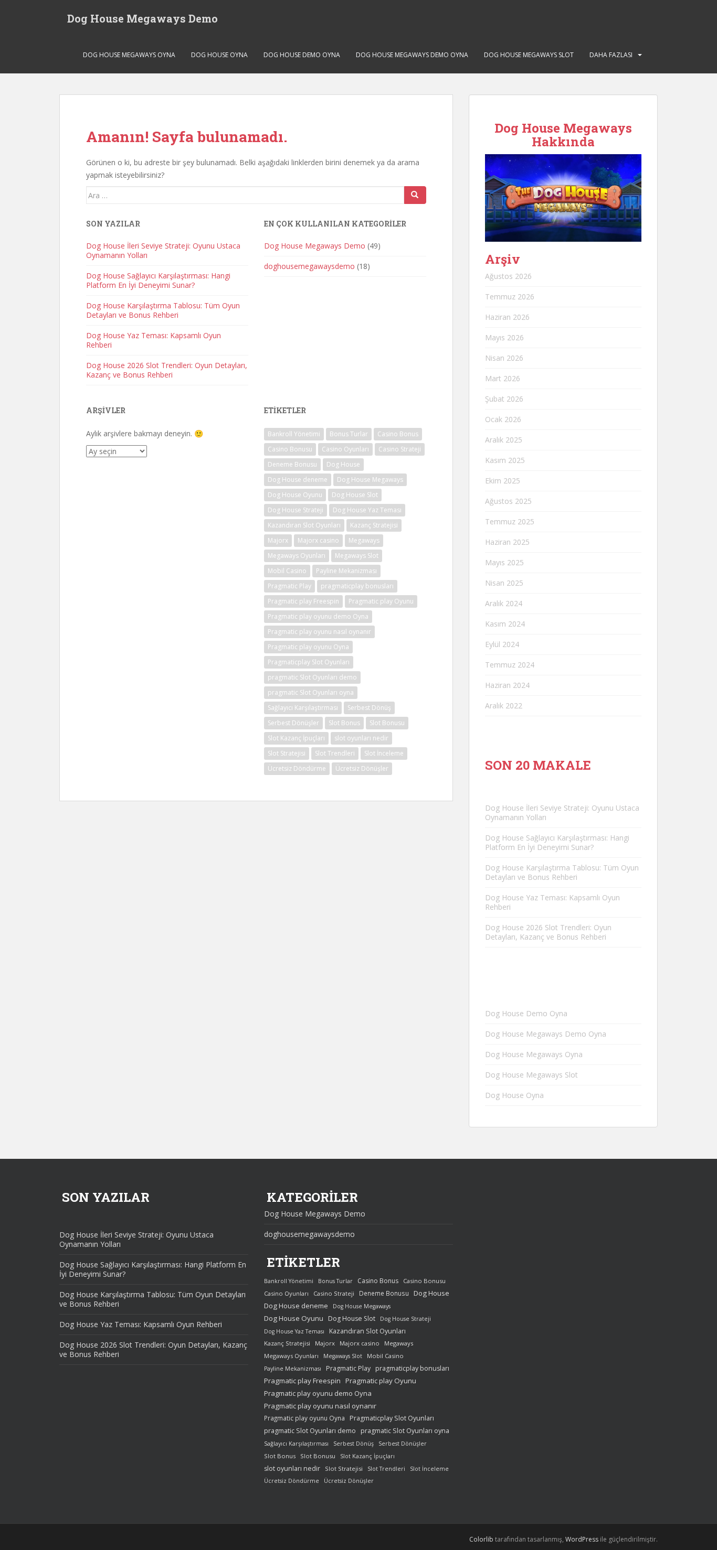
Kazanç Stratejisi (374, 525)
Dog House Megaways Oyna (129, 54)
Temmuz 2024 (509, 665)
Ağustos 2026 (508, 276)
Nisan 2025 (504, 583)
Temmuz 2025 (509, 521)
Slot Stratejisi (286, 753)
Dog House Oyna (219, 54)
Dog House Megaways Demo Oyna (412, 54)
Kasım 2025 (505, 460)
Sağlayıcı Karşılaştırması (303, 707)
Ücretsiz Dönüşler (361, 768)
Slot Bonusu (387, 722)
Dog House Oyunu (295, 494)
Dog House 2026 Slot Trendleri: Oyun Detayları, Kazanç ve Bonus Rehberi (166, 370)
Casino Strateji (399, 449)
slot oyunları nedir (361, 738)
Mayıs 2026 (504, 337)
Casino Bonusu (290, 449)
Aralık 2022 (503, 706)
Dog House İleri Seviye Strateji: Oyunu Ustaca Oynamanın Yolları (163, 250)
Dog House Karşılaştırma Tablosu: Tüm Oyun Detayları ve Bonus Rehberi (163, 310)
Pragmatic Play (289, 586)
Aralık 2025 (503, 440)
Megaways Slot (356, 555)
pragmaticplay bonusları (357, 586)
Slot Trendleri (335, 753)
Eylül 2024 (502, 644)
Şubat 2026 (504, 399)
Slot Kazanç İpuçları (296, 738)
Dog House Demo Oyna (301, 54)
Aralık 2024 (503, 603)
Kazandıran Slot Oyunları (304, 525)
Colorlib (481, 1539)
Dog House (343, 464)
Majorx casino (318, 540)
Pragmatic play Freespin (303, 601)
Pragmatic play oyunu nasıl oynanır (319, 631)
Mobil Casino (287, 570)
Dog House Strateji (295, 509)
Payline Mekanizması (346, 570)
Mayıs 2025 (504, 562)
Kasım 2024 (505, 624)
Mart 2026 (502, 378)
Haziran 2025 (507, 542)
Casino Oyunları (345, 449)
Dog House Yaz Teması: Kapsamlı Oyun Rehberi (153, 340)
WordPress (581, 1539)
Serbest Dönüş (369, 707)
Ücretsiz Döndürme (297, 768)
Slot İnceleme (384, 753)
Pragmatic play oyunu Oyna (308, 646)
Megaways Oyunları (296, 555)
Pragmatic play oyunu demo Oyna (318, 616)
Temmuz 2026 (509, 297)
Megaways (364, 540)
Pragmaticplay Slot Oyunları (309, 662)
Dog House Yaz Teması (367, 509)
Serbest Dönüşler (293, 722)
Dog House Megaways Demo (142, 18)
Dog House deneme (298, 479)
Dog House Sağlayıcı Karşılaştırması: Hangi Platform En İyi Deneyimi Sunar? (158, 280)
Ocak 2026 (503, 419)
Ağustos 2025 (508, 501)
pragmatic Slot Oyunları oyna (311, 692)
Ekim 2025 (502, 481)
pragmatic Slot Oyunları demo (312, 677)
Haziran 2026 (507, 317)
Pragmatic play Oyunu (381, 601)
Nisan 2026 (504, 358)
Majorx (278, 540)
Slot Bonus (344, 722)
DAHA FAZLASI (610, 54)
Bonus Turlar (349, 433)
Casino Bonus (397, 433)
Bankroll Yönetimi (294, 433)
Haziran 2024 (507, 685)
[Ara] (415, 195)
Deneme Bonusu (292, 464)
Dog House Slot (355, 494)
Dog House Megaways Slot (529, 54)
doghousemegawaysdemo (309, 266)
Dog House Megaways (370, 479)
